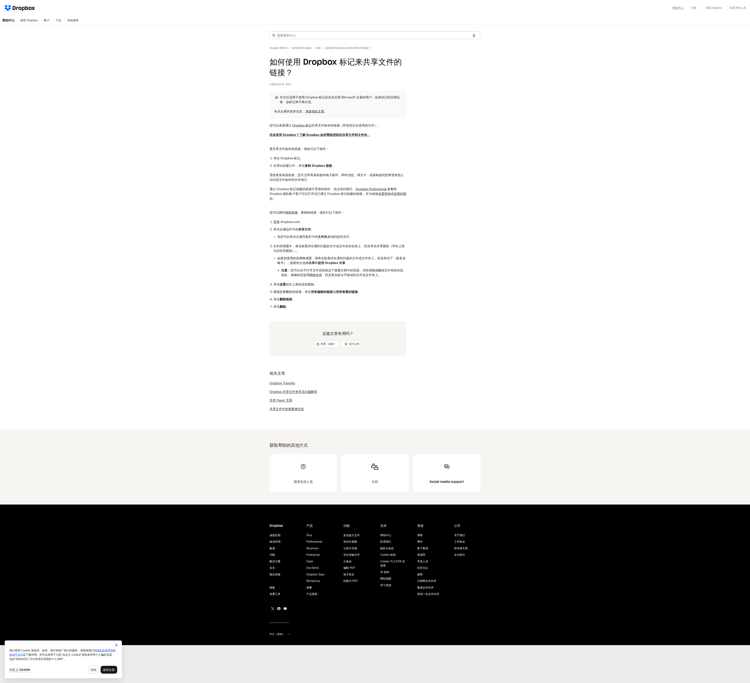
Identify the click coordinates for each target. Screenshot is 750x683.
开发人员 (422, 561)
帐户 (46, 20)
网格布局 (315, 275)
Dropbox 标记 (302, 125)
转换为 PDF (350, 580)
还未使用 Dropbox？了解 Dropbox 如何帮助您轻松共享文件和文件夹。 (320, 135)
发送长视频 (350, 541)
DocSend (312, 567)
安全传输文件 (351, 554)
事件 (420, 541)
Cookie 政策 (388, 554)
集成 (272, 548)
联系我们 (385, 541)
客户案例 (422, 548)
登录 (276, 222)
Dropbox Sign (315, 574)
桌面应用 (275, 535)
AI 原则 (384, 572)
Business (312, 548)
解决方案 (275, 561)
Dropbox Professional (371, 189)
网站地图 (385, 578)
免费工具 (275, 594)
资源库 (421, 554)
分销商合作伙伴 (426, 580)
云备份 (347, 561)
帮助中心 (677, 7)
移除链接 (291, 212)
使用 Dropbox (29, 20)
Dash (309, 561)
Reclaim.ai (313, 580)
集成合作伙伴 (425, 587)
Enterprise (313, 554)
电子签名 (348, 574)
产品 (58, 20)
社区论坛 (422, 567)
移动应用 (275, 541)
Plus (309, 535)
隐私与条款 (387, 548)
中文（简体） (277, 634)
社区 (694, 7)
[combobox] (375, 35)
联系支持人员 (738, 7)
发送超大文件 (351, 535)
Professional (314, 541)
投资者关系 (461, 548)
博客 (420, 535)
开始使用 (72, 20)
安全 (272, 567)
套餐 (309, 587)
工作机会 (459, 541)
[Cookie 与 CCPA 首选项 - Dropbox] (63, 659)
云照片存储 (350, 548)
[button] (273, 35)
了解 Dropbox (713, 7)
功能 (272, 554)
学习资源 (385, 585)
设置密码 (384, 194)
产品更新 (311, 594)
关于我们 (459, 535)
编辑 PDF (349, 567)
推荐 (420, 574)
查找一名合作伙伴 (428, 594)
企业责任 (459, 554)
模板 (272, 587)
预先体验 (275, 574)
